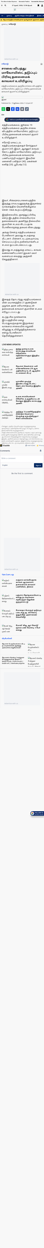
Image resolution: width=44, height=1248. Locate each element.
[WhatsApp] (3, 109)
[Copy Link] (27, 109)
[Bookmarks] (38, 5)
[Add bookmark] (41, 64)
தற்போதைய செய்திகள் (24, 16)
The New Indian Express (9, 1)
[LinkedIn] (17, 109)
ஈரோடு (5, 64)
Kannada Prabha (24, 1)
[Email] (22, 109)
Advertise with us (11, 59)
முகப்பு (9, 16)
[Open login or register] (42, 5)
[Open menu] (2, 5)
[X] (8, 109)
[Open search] (5, 5)
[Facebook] (13, 109)
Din (3, 115)
